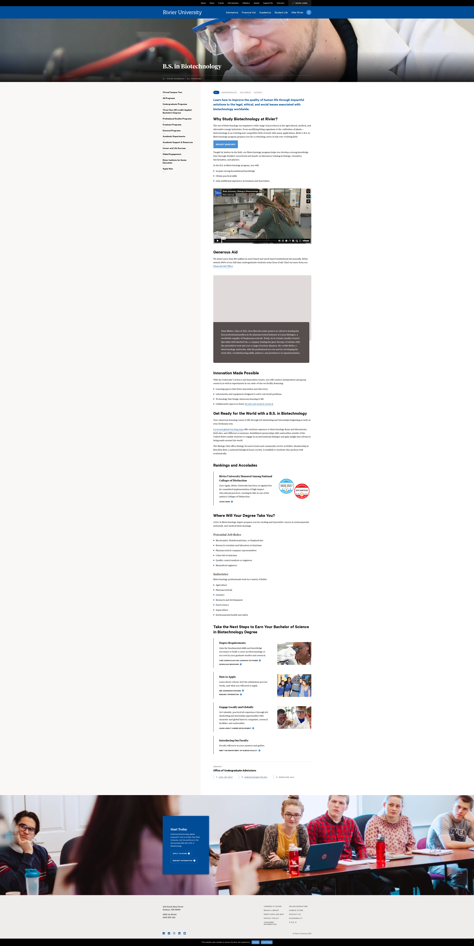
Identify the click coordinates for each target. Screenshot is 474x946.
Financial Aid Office (223, 265)
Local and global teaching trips (228, 429)
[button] (299, 3)
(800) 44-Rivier (170, 914)
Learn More (266, 942)
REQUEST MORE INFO (225, 144)
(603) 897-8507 (226, 777)
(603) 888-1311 (169, 917)
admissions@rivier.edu (255, 777)
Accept (255, 942)
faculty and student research (259, 403)
